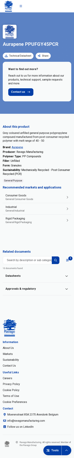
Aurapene (17, 147)
